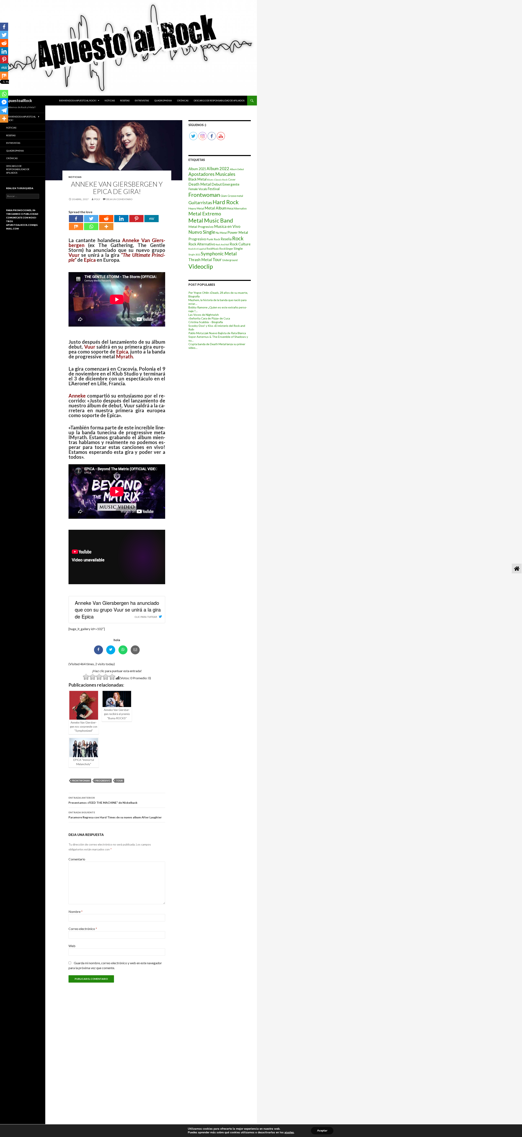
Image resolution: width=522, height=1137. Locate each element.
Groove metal (235, 195)
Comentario (77, 859)
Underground (230, 260)
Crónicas (182, 100)
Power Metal (237, 232)
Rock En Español (197, 248)
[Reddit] (106, 218)
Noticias (110, 100)
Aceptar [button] (322, 1131)
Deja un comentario (119, 199)
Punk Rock (213, 239)
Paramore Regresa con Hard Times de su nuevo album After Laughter (115, 815)
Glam (224, 195)
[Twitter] (91, 218)
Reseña (226, 239)
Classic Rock (221, 179)
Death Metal (199, 184)
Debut (216, 184)
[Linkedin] (121, 218)
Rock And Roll (222, 244)
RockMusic (213, 248)
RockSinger (226, 248)
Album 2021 (197, 169)
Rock (238, 238)
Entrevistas (142, 100)
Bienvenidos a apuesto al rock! (77, 100)
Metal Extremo (204, 213)
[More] (106, 226)
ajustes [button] (289, 1132)
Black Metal (197, 179)
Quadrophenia (163, 100)
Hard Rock (226, 202)
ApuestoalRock (19, 100)
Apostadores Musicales (211, 174)
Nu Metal (221, 232)
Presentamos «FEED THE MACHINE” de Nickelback (103, 800)
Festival (214, 189)
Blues (210, 179)
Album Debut (237, 169)
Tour (119, 780)
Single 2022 (194, 254)
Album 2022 (218, 168)
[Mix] (76, 226)
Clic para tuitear (146, 616)
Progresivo (102, 780)
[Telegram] (4, 110)
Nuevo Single (201, 232)
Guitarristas (200, 202)
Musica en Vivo (227, 226)
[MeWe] (151, 218)
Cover (232, 179)
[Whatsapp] (91, 226)
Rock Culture (240, 244)
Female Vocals (197, 189)
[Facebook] (76, 218)
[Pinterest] (136, 218)
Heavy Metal (196, 208)
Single (238, 248)
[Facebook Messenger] (4, 102)
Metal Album (215, 208)
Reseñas (124, 100)
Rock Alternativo (201, 244)
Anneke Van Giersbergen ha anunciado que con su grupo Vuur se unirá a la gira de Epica (118, 609)
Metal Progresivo (200, 226)
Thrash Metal (200, 259)
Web (72, 946)
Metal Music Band (210, 220)
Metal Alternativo (237, 208)
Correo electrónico (83, 929)
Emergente (230, 184)
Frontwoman (81, 780)
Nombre (76, 911)
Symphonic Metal (219, 253)
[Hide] (1, 126)
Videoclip (200, 266)
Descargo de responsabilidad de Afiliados (219, 100)
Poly (97, 199)
